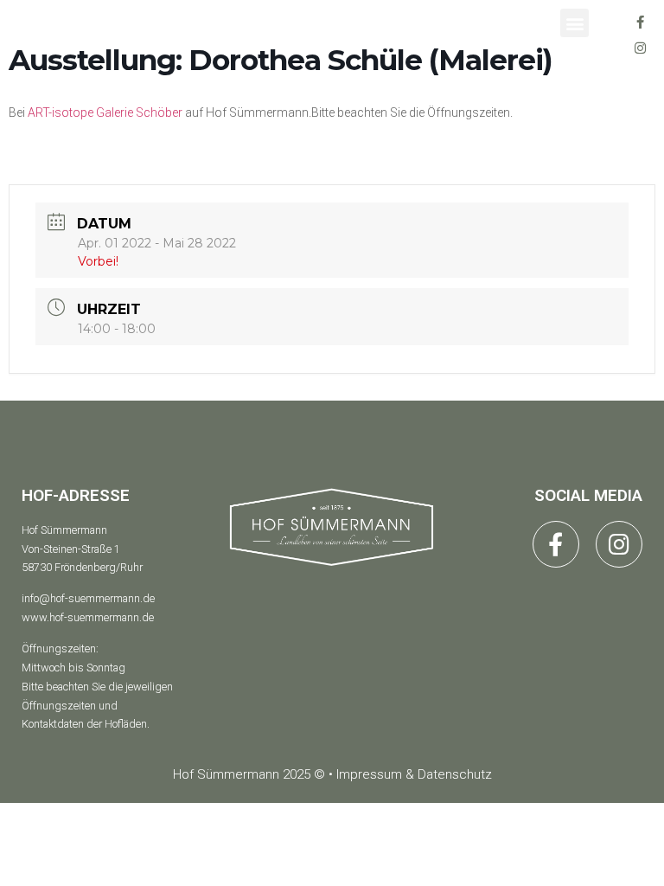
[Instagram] (641, 48)
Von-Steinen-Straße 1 (71, 549)
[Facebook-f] (641, 22)
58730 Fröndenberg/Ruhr (82, 567)
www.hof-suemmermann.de (88, 617)
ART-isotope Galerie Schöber (105, 112)
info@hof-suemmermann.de (88, 598)
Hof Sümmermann (64, 529)
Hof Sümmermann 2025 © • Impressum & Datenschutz (332, 774)
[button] (574, 23)
